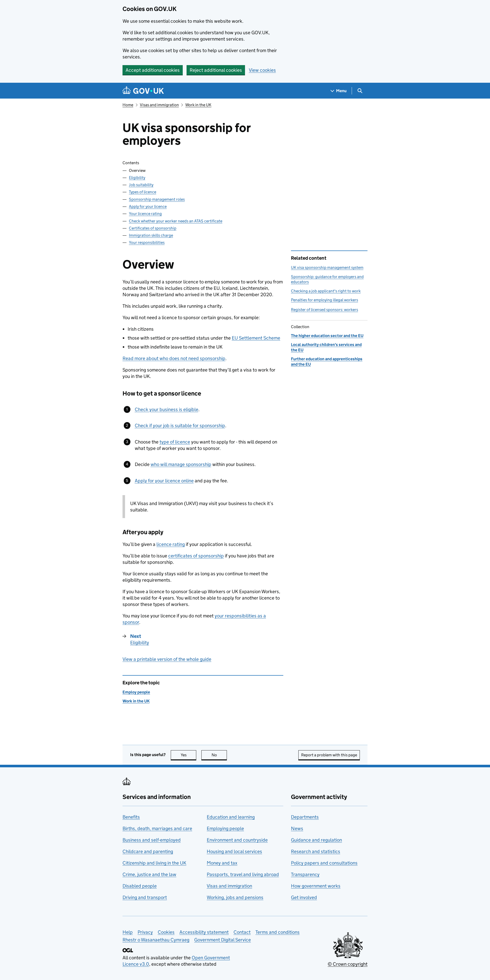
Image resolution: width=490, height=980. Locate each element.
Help (127, 932)
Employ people (136, 692)
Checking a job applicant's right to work (326, 291)
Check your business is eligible (166, 409)
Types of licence (142, 191)
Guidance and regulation (316, 840)
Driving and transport (144, 897)
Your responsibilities (147, 242)
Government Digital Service (222, 940)
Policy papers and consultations (324, 863)
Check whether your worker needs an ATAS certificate (175, 221)
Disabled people (139, 886)
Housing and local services (234, 851)
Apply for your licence (148, 206)
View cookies (262, 70)
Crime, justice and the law (149, 874)
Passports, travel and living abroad (243, 874)
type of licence (175, 442)
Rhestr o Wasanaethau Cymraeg (155, 940)
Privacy (145, 932)
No (219, 754)
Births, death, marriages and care (157, 828)
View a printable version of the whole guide (166, 659)
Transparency (305, 874)
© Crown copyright (348, 964)
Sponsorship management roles (157, 199)
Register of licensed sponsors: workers (324, 309)
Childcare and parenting (147, 851)
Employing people (225, 828)
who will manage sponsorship (181, 464)
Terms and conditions (277, 932)
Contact (242, 932)
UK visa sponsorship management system (327, 267)
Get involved (304, 897)
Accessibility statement (204, 932)
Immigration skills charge (151, 235)
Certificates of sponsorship (152, 228)
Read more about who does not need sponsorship (173, 358)
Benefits (131, 817)
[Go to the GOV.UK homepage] (143, 90)
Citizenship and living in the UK (154, 863)
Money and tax (222, 863)
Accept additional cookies (153, 70)
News (297, 828)
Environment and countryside (237, 840)
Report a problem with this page (329, 754)
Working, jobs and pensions (235, 897)
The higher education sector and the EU (327, 335)
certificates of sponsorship (196, 556)
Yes (188, 754)
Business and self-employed (151, 840)
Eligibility (137, 177)
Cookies (166, 932)
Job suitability (141, 184)
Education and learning (231, 817)
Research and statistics (315, 851)
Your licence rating (145, 213)
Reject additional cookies (216, 70)
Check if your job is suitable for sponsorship (180, 425)
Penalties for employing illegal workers (324, 299)
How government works (315, 886)
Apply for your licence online (164, 481)
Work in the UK (198, 104)
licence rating (170, 544)
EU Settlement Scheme (256, 338)
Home (127, 104)
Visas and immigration (159, 104)
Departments (305, 817)
